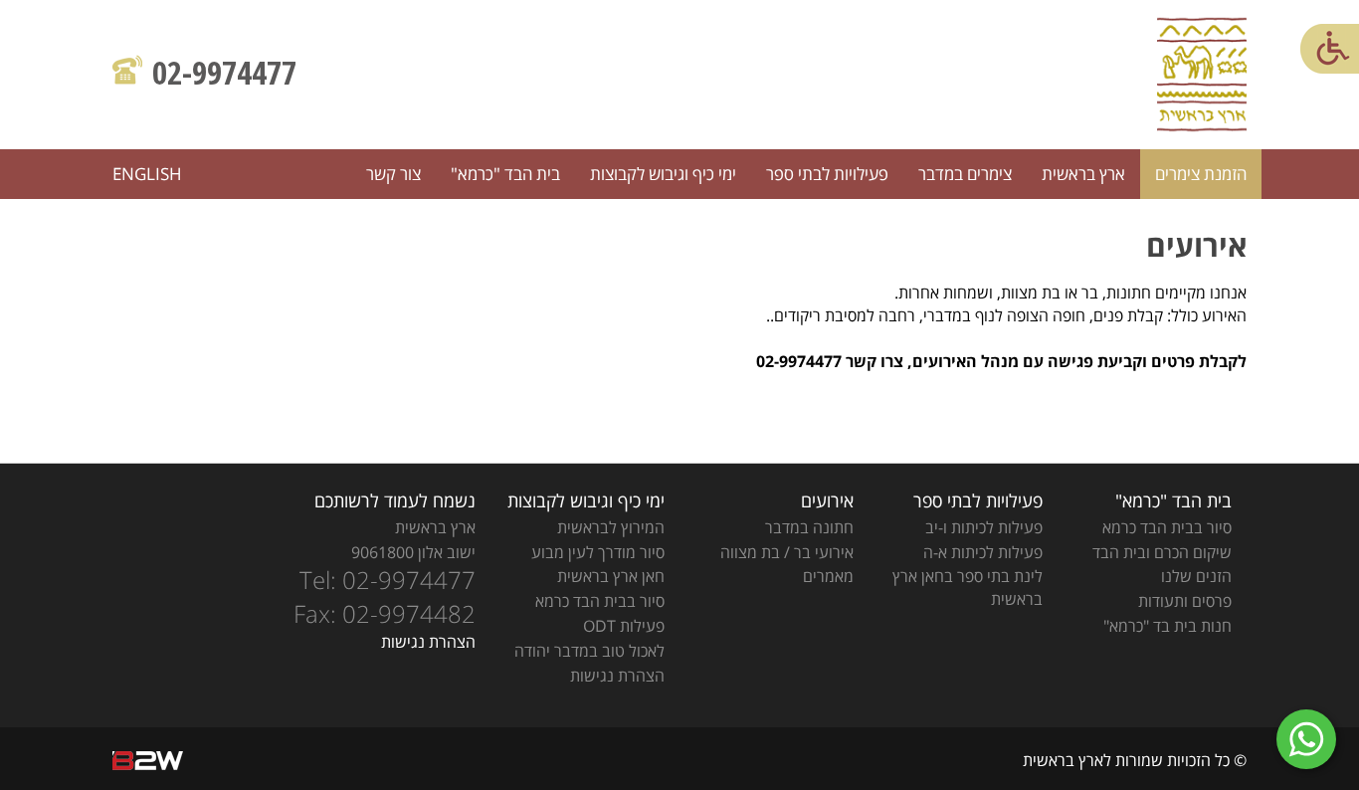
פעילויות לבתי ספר (827, 173)
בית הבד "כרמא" (505, 173)
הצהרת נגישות (617, 676)
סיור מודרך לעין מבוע (598, 552)
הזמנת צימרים (1201, 173)
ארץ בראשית (1083, 173)
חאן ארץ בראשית (611, 576)
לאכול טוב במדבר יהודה (589, 651)
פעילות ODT (624, 626)
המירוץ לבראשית (611, 527)
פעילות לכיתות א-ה (983, 552)
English (147, 173)
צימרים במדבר (965, 173)
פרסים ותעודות (1185, 601)
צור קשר (393, 173)
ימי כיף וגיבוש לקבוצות (663, 173)
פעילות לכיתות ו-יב (984, 527)
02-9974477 (224, 72)
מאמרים (828, 576)
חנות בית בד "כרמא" (1167, 626)
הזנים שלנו (1196, 576)
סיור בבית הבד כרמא (1167, 527)
